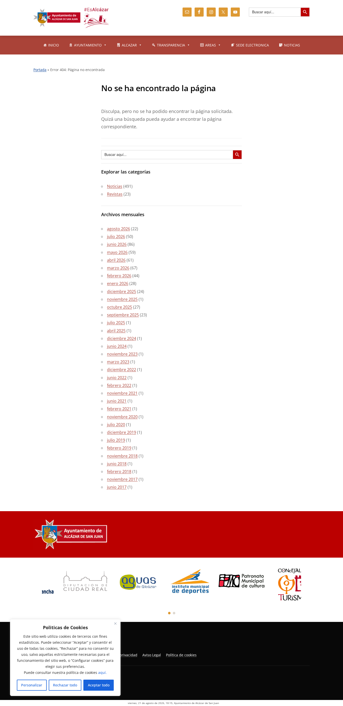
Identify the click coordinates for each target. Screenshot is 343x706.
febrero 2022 (119, 385)
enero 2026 (117, 283)
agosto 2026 (118, 228)
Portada (39, 69)
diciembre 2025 (121, 291)
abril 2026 (116, 260)
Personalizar (31, 685)
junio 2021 (117, 401)
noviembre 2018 (122, 456)
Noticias (114, 186)
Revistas (115, 194)
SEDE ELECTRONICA (252, 45)
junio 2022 (117, 377)
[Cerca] (115, 623)
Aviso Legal (151, 655)
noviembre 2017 (122, 479)
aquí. (102, 672)
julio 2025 (116, 322)
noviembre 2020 (122, 417)
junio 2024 (117, 346)
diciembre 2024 (121, 338)
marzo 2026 (118, 268)
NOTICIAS (292, 45)
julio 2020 (116, 424)
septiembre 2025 (123, 315)
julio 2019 (116, 440)
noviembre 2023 (122, 354)
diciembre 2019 (121, 432)
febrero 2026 (119, 275)
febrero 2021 (119, 408)
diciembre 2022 (121, 369)
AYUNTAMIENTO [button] (88, 45)
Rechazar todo (65, 685)
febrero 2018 (119, 471)
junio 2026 (117, 244)
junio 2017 (117, 487)
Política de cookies (181, 655)
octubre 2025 (119, 307)
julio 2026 (116, 236)
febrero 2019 (119, 448)
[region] (65, 657)
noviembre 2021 (122, 393)
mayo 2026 (117, 252)
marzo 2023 (118, 362)
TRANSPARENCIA (171, 45)
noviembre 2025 (122, 299)
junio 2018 (117, 463)
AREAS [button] (210, 45)
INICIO (53, 45)
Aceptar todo (98, 685)
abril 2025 (116, 330)
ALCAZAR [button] (129, 45)
